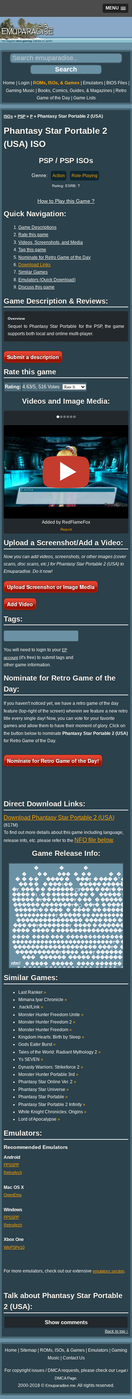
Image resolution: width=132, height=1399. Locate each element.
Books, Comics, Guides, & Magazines (75, 90)
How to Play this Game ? (66, 201)
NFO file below (93, 840)
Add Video (20, 604)
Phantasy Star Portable (43, 1096)
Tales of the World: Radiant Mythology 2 (59, 1052)
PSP (21, 116)
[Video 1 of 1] (66, 471)
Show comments (66, 1322)
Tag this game (32, 249)
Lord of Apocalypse (39, 1119)
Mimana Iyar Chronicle (42, 999)
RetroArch (13, 1172)
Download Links (34, 264)
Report (66, 529)
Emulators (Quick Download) (47, 279)
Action (58, 175)
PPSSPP (11, 1164)
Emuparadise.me (60, 1385)
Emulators (93, 82)
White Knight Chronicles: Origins (52, 1111)
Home (9, 82)
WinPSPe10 (14, 1247)
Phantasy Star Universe (43, 1089)
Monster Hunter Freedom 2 (47, 1022)
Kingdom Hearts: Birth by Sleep (51, 1037)
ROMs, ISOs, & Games (56, 82)
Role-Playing (85, 175)
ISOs (8, 116)
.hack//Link (30, 1007)
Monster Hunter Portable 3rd (48, 1074)
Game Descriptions (37, 227)
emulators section (108, 1271)
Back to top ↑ (116, 1331)
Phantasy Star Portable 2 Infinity (51, 1104)
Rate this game (33, 234)
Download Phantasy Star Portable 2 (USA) (59, 817)
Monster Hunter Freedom (45, 1029)
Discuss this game (36, 287)
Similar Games (33, 272)
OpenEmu (13, 1195)
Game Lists (84, 97)
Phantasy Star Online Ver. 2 (47, 1081)
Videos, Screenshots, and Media (50, 242)
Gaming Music (20, 90)
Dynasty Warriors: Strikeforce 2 (50, 1067)
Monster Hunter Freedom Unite (51, 1014)
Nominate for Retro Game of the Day (54, 257)
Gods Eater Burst (37, 1044)
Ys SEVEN (30, 1059)
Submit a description (33, 356)
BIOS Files (116, 82)
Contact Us (74, 1357)
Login (24, 82)
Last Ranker (32, 992)
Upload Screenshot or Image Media (51, 586)
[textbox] (35, 636)
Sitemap (28, 1350)
